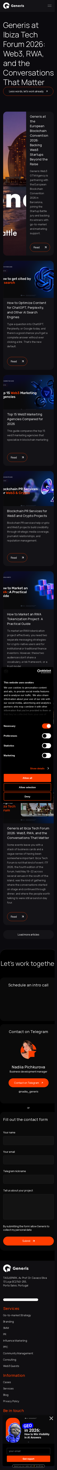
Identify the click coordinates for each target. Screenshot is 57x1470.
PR (4, 1334)
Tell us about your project (18, 1190)
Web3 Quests (11, 1366)
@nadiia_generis (28, 1091)
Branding (8, 1321)
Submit (26, 1241)
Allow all (27, 778)
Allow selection (27, 787)
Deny (27, 796)
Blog (5, 1395)
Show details (37, 768)
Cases (7, 1382)
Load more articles (28, 934)
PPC (5, 1347)
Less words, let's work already (26, 91)
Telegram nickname (14, 1171)
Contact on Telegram (26, 1083)
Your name (9, 1132)
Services (8, 1388)
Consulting (9, 1359)
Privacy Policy (11, 1401)
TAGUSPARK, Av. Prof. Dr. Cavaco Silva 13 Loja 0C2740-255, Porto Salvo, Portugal (25, 1281)
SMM (6, 1328)
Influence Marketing (15, 1340)
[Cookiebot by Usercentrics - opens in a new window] (38, 671)
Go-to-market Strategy (17, 1315)
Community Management (18, 1353)
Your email (9, 1152)
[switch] (46, 735)
